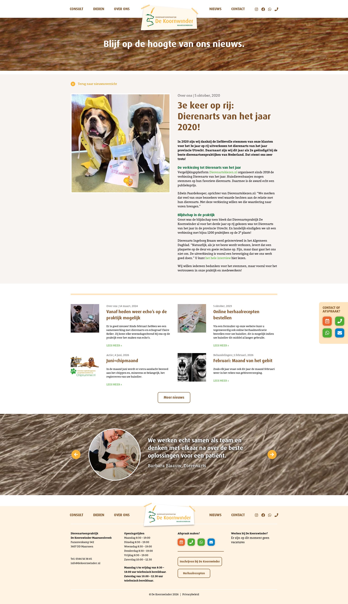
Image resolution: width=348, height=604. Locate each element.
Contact (238, 9)
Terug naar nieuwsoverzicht (97, 84)
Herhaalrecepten (194, 573)
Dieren (98, 9)
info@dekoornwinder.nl (85, 563)
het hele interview (218, 258)
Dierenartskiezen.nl (223, 172)
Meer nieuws (174, 397)
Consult (76, 9)
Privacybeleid (190, 594)
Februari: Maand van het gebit (242, 360)
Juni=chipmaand (122, 360)
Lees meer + (114, 345)
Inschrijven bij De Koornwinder (200, 561)
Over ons (122, 9)
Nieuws (215, 9)
